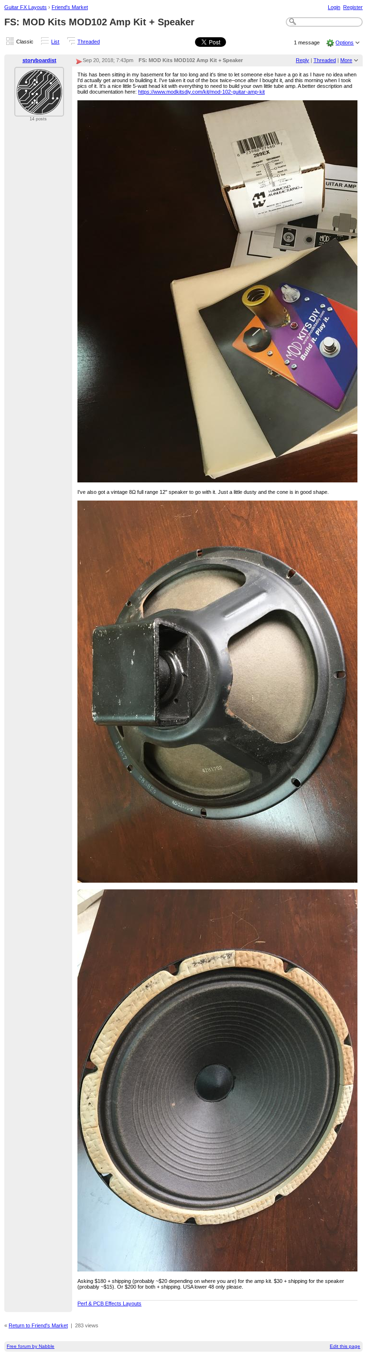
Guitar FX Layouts (25, 7)
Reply (302, 60)
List (55, 41)
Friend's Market (70, 7)
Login (334, 7)
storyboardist (39, 60)
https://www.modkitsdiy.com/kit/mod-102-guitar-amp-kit (201, 92)
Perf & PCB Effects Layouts (109, 1303)
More (346, 60)
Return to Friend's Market (38, 1325)
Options (344, 42)
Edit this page (345, 1346)
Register (353, 7)
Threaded (88, 41)
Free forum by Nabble (30, 1346)
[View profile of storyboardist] (39, 111)
